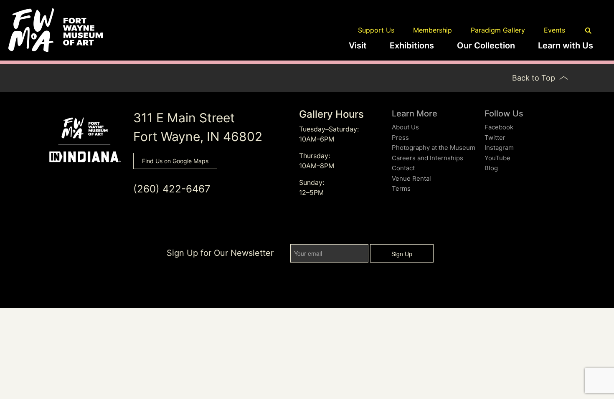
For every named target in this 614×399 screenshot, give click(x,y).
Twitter (495, 137)
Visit (358, 45)
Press (400, 137)
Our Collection (486, 45)
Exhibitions (412, 45)
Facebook (499, 127)
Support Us (376, 30)
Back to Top (534, 77)
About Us (405, 127)
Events (554, 30)
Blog (491, 168)
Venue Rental (411, 178)
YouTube (497, 158)
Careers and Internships (427, 158)
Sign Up (401, 254)
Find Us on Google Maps (175, 160)
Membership (432, 30)
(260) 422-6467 (172, 189)
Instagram (499, 148)
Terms (401, 188)
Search (588, 30)
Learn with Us (565, 45)
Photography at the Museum (433, 148)
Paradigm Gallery (498, 30)
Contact (403, 168)
